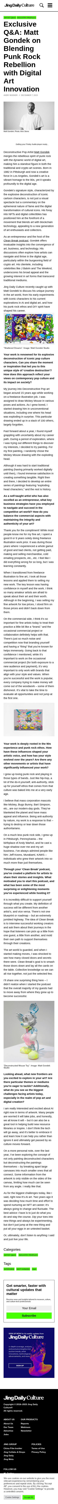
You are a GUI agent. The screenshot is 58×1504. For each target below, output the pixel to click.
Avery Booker (11, 95)
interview (9, 1269)
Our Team (8, 1427)
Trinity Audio (31, 144)
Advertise (8, 1431)
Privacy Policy (39, 1452)
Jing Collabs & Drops (14, 1452)
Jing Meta (9, 1459)
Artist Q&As (10, 18)
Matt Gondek (42, 152)
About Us (8, 1423)
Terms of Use (38, 1448)
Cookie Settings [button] (12, 1497)
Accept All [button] (28, 1497)
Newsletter (26, 1431)
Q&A (34, 1269)
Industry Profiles (26, 18)
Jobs (6, 1434)
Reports (25, 1423)
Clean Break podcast (16, 240)
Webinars (25, 1427)
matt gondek (23, 1269)
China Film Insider (13, 1448)
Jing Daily (9, 1455)
